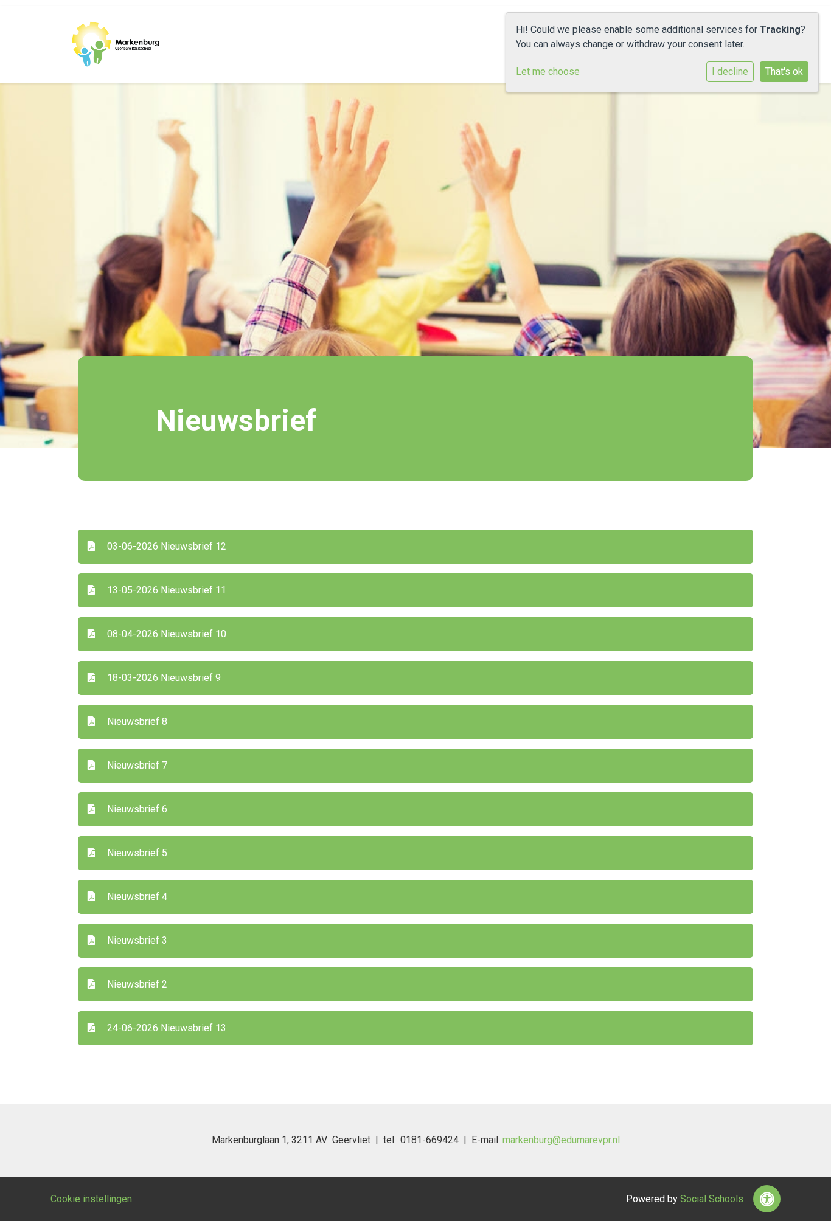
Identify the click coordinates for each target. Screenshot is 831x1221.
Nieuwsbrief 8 (136, 721)
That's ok (784, 71)
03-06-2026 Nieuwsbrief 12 (165, 546)
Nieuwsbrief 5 (136, 853)
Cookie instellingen (91, 1199)
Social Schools (711, 1199)
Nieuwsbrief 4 (136, 896)
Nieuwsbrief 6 (136, 809)
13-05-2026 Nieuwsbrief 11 (165, 590)
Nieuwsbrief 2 (136, 984)
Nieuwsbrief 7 (136, 765)
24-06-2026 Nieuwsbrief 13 (165, 1028)
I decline (730, 71)
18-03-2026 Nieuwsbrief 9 (163, 677)
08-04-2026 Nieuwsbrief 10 (165, 634)
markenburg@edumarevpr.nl (561, 1140)
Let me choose (548, 71)
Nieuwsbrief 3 (136, 940)
